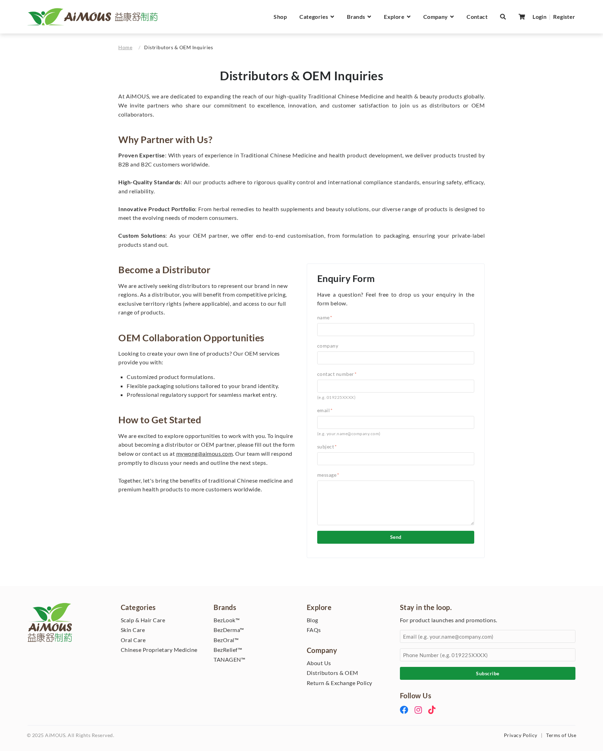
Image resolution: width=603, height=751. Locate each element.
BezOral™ (226, 640)
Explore (395, 16)
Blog (312, 620)
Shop (280, 16)
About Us (319, 663)
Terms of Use (561, 735)
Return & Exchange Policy (339, 682)
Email (325, 410)
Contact (477, 16)
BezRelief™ (228, 649)
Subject (327, 446)
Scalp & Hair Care (143, 620)
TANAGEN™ (229, 659)
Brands (357, 16)
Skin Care (133, 629)
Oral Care (133, 640)
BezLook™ (227, 620)
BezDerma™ (229, 629)
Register (564, 16)
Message (328, 475)
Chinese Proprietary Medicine (159, 649)
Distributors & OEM (332, 672)
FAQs (314, 629)
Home (125, 47)
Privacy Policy (520, 735)
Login (539, 16)
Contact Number (337, 374)
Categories (314, 16)
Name (325, 317)
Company (437, 16)
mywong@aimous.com (204, 453)
